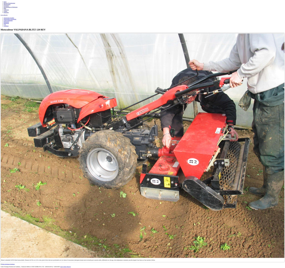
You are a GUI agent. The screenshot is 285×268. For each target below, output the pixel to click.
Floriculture (6, 22)
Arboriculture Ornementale (10, 19)
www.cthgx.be (4, 15)
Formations (6, 5)
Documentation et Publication (10, 7)
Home (5, 1)
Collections (6, 9)
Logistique (6, 26)
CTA (5, 24)
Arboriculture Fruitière (9, 18)
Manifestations (7, 4)
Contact (5, 11)
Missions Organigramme (9, 3)
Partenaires (6, 12)
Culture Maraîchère (8, 20)
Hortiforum (6, 23)
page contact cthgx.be (65, 266)
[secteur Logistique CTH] (8, 264)
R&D (5, 8)
